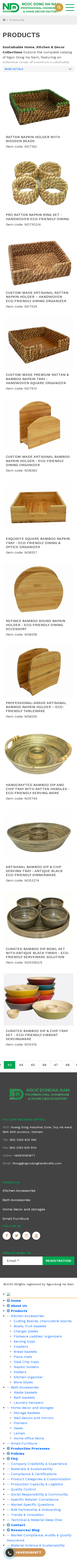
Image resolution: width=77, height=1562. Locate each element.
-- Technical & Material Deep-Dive (34, 1520)
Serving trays (24, 1341)
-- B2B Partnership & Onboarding (34, 1510)
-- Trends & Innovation (25, 1515)
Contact (17, 1525)
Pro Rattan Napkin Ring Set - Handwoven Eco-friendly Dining (37, 217)
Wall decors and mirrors (33, 1418)
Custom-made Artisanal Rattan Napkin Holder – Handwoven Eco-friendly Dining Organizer (37, 297)
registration (58, 1261)
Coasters (21, 1346)
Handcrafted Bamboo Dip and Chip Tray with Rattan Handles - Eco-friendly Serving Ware (38, 789)
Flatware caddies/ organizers (38, 1336)
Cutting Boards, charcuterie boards (43, 1321)
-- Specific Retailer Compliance (32, 1499)
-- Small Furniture (22, 1443)
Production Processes (30, 1448)
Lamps (19, 1433)
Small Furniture (16, 1219)
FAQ (14, 1459)
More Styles (23, 1382)
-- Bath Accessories (23, 1387)
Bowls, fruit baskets (30, 1326)
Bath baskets (24, 1397)
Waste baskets (25, 1392)
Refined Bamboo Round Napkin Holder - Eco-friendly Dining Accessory (35, 625)
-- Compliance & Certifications (32, 1474)
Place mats (23, 1357)
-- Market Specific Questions (30, 1505)
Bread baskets (25, 1352)
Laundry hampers (28, 1403)
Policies (17, 1454)
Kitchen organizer (28, 1377)
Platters (20, 1372)
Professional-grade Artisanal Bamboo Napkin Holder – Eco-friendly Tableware (36, 707)
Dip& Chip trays (26, 1362)
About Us (18, 1306)
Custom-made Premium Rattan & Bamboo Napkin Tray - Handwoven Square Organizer (37, 379)
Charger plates (26, 1331)
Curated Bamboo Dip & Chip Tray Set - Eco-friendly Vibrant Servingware (37, 1035)
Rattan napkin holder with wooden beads (33, 139)
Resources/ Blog (25, 1530)
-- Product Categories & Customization (39, 1479)
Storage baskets (27, 1413)
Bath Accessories (16, 1200)
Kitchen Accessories (19, 1191)
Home (15, 1301)
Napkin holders (26, 1367)
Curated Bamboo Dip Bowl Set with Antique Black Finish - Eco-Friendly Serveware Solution (37, 953)
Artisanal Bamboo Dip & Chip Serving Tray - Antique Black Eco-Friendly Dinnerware (34, 871)
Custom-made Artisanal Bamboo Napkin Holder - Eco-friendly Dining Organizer (38, 461)
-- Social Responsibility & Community (37, 1494)
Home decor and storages (24, 1209)
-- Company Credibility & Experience (37, 1464)
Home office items (29, 1438)
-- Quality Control (21, 1489)
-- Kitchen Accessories (25, 1316)
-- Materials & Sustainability (30, 1469)
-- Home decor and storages (30, 1408)
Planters (20, 1423)
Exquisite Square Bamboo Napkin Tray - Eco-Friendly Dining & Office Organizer (38, 543)
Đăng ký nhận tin (17, 1253)
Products (16, 20)
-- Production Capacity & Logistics (35, 1484)
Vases (18, 1428)
